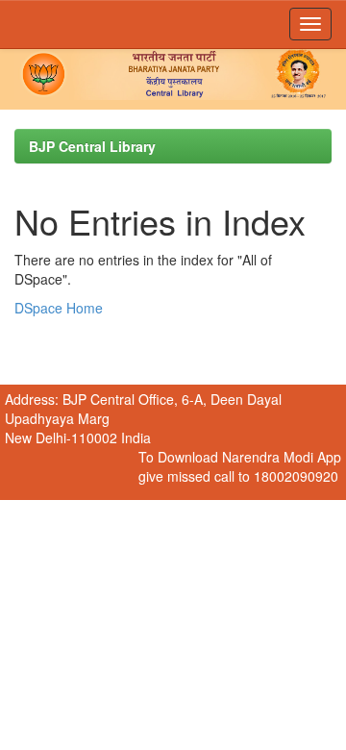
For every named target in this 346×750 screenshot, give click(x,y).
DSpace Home (58, 307)
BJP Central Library (92, 146)
